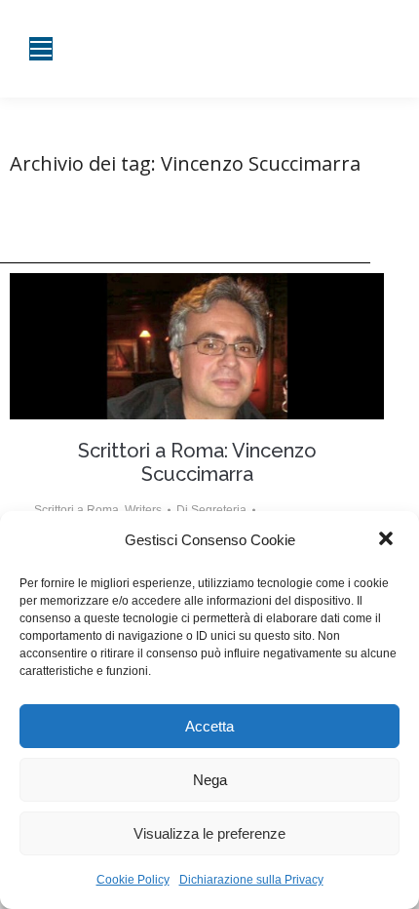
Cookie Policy (133, 880)
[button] (388, 540)
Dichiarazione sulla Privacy (251, 880)
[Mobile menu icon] (41, 48)
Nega (210, 779)
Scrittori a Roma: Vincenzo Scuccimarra (197, 462)
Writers (143, 510)
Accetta (209, 726)
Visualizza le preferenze (209, 833)
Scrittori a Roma (76, 510)
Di (211, 510)
